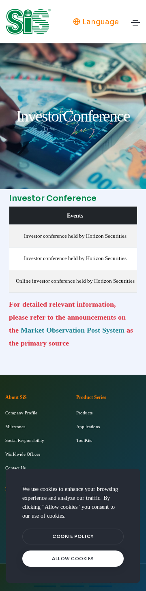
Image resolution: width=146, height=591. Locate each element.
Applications (88, 426)
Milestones (15, 426)
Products (84, 412)
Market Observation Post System (73, 330)
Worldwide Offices (22, 454)
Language (100, 21)
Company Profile (21, 412)
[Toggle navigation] (135, 25)
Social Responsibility (24, 440)
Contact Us (15, 467)
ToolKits (84, 440)
